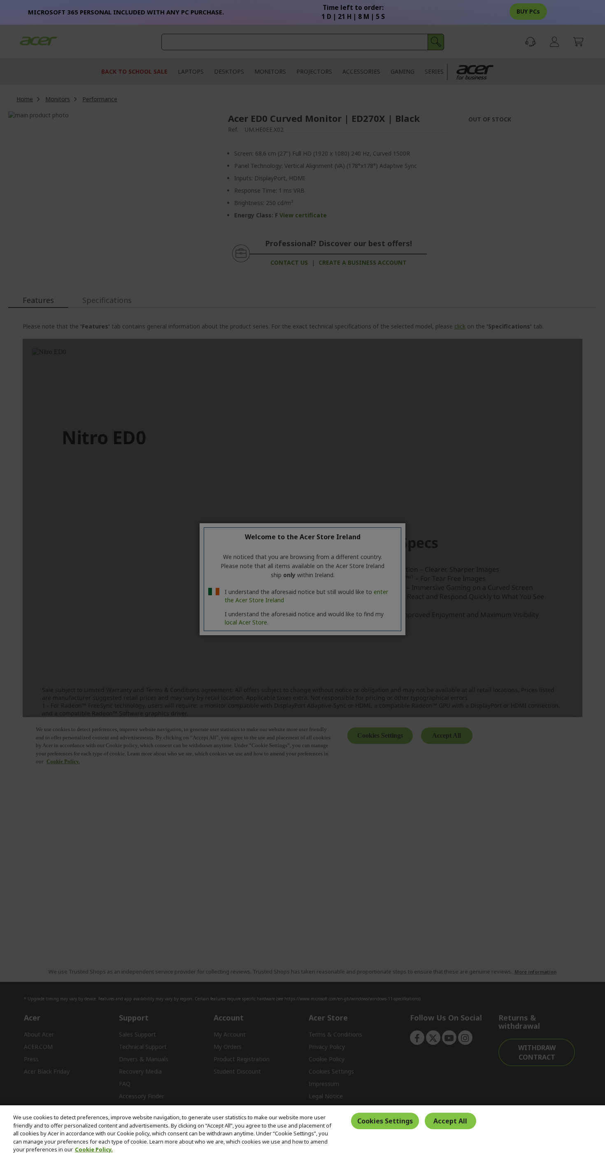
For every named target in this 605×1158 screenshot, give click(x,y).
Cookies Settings (385, 1120)
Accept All (450, 1120)
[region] (302, 1131)
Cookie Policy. (94, 1149)
